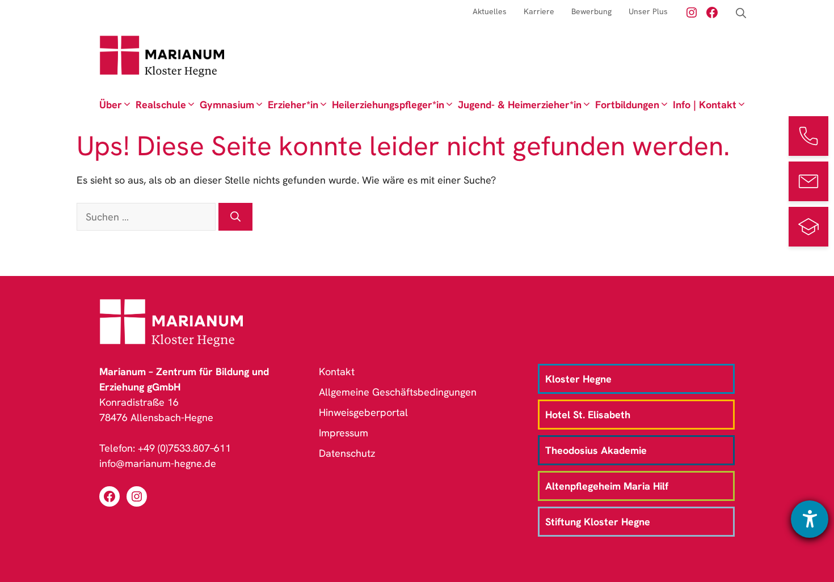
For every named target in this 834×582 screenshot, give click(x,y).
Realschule (161, 104)
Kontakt (337, 371)
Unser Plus (648, 11)
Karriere (539, 11)
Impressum (343, 432)
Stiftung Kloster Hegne (597, 521)
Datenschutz (347, 453)
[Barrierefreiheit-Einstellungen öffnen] (809, 519)
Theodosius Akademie (596, 450)
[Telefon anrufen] (808, 136)
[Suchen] (235, 217)
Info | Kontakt (704, 104)
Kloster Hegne (578, 378)
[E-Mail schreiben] (808, 181)
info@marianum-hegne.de (157, 463)
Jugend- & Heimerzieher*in (520, 104)
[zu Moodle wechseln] (808, 227)
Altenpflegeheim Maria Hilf (606, 485)
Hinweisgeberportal (363, 412)
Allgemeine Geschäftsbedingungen (398, 391)
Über (110, 104)
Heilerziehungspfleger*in (388, 104)
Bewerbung (591, 11)
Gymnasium (227, 104)
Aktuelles (490, 11)
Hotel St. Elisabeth (587, 414)
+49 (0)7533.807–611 (184, 447)
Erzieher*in (293, 104)
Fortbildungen (627, 104)
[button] (741, 13)
